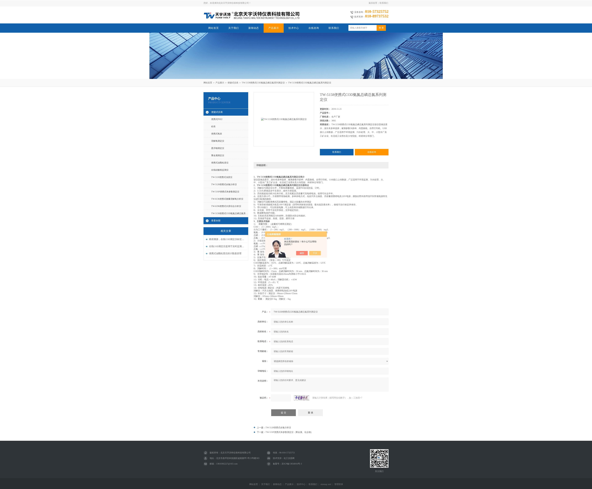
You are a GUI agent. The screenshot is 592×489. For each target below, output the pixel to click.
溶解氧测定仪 (217, 141)
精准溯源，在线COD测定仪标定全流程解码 (227, 239)
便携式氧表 (216, 134)
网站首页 (213, 28)
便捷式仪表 (233, 83)
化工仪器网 (289, 458)
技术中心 (293, 28)
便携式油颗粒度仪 (219, 163)
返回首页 (373, 3)
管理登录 (338, 484)
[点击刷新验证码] (301, 398)
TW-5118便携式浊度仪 (221, 177)
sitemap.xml (326, 484)
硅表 (213, 126)
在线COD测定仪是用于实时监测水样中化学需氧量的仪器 (227, 246)
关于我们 (233, 28)
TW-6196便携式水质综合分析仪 (226, 206)
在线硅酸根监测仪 (219, 170)
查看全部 (215, 220)
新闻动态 (253, 28)
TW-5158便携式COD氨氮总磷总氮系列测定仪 (263, 83)
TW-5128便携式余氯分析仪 (224, 184)
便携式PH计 (217, 119)
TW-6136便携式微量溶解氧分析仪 (227, 199)
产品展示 (273, 28)
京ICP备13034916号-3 (292, 464)
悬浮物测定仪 (217, 148)
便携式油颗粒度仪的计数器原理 (225, 253)
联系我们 (384, 3)
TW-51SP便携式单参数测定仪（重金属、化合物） (289, 432)
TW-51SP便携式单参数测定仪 (225, 192)
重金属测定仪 (217, 155)
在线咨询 (313, 28)
